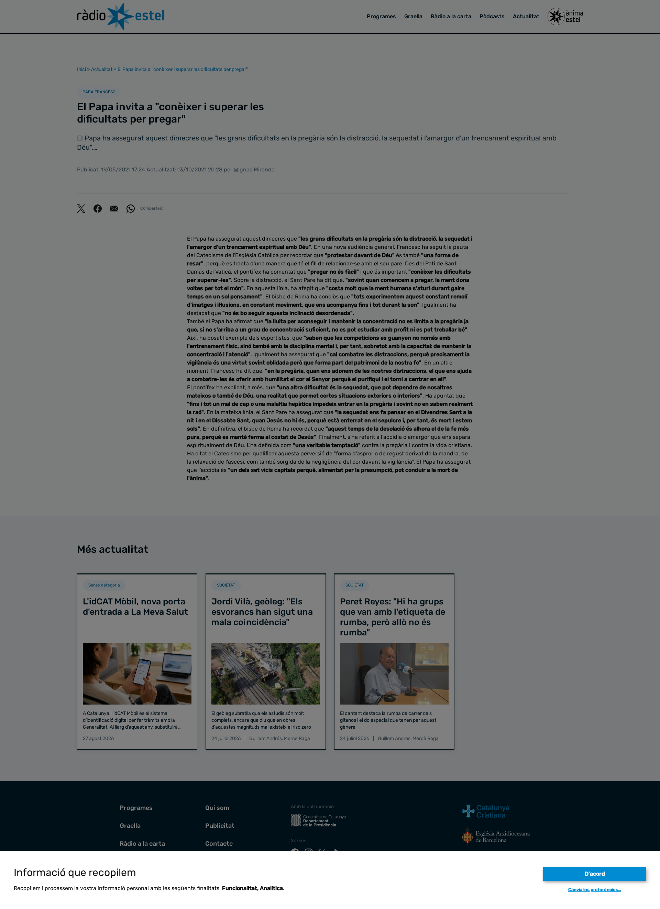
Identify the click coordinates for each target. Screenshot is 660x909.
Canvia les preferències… (594, 889)
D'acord (595, 873)
